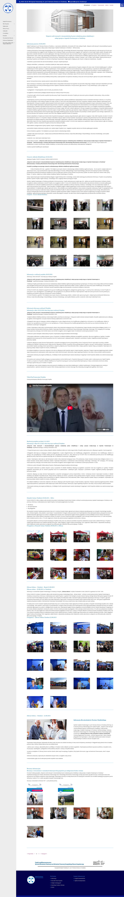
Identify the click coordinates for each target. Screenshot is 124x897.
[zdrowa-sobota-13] (58, 652)
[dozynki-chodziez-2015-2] (58, 542)
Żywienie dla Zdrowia (8, 38)
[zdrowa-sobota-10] (35, 670)
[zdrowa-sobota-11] (105, 652)
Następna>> (44, 853)
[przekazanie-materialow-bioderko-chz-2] (35, 818)
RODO (52, 887)
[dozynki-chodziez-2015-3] (82, 542)
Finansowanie (101, 5)
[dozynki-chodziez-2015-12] (58, 578)
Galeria (106, 5)
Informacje (53, 878)
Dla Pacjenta (6, 23)
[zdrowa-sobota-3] (105, 689)
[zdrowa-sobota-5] (82, 689)
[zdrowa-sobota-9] (58, 670)
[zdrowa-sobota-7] (105, 670)
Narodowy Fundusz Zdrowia (57, 885)
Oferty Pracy (6, 28)
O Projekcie (94, 5)
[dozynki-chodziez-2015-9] (35, 578)
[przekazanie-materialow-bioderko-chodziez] (82, 818)
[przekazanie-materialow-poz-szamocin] (105, 818)
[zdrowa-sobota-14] (35, 652)
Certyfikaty (5, 33)
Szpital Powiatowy (7, 21)
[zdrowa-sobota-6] (58, 689)
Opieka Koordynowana (80, 880)
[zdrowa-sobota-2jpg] (35, 707)
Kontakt (5, 35)
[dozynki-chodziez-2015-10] (82, 578)
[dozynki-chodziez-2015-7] (105, 560)
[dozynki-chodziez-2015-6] (35, 560)
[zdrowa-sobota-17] (58, 633)
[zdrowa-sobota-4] (35, 689)
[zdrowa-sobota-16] (105, 633)
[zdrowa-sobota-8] (82, 670)
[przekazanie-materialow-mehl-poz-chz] (58, 818)
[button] (122, 5)
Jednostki (5, 30)
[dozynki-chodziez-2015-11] (105, 578)
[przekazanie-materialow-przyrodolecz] (35, 837)
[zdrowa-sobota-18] (35, 633)
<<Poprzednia (30, 853)
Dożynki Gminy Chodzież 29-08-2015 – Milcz (40, 498)
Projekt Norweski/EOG (80, 878)
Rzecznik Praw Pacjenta (56, 880)
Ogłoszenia (5, 26)
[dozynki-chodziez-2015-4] (105, 542)
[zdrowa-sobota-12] (82, 652)
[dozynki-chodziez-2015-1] (35, 542)
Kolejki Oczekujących (56, 883)
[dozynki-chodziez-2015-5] (58, 560)
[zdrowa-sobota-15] (82, 633)
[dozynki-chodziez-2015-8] (82, 560)
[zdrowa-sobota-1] (58, 707)
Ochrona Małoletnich (8, 40)
